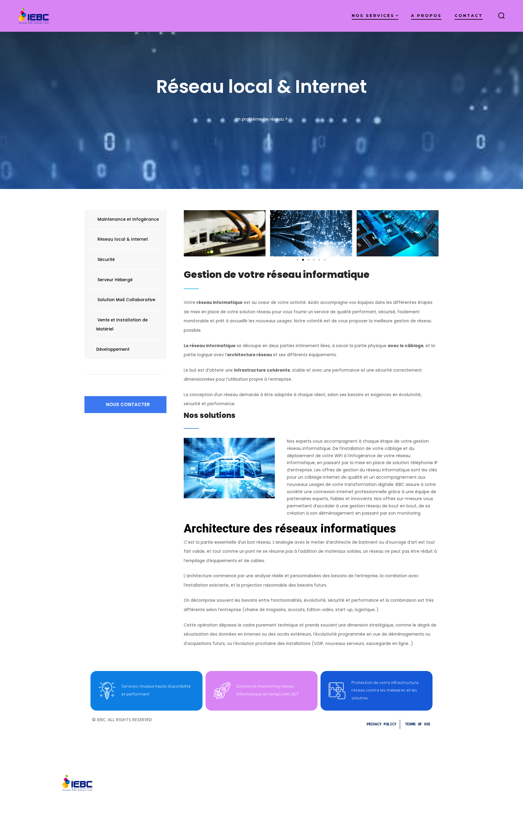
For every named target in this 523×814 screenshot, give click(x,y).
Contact (469, 15)
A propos (426, 15)
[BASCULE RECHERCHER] (501, 16)
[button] (125, 404)
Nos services (373, 15)
